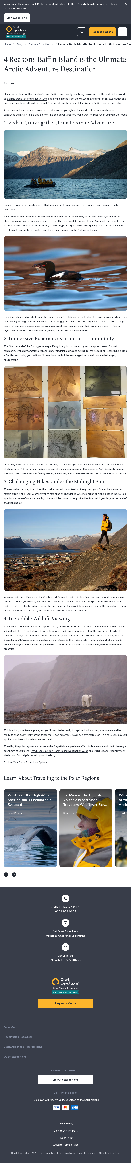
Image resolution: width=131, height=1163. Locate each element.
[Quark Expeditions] (16, 32)
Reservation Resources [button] (18, 1037)
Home (7, 44)
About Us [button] (9, 1027)
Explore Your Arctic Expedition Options (25, 762)
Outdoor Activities (39, 44)
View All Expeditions (66, 1080)
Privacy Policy (65, 1138)
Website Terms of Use (66, 1145)
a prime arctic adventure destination (27, 99)
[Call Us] (81, 31)
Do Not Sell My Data (66, 1130)
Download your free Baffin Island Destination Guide (59, 751)
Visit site (17, 18)
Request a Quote (102, 32)
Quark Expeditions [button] (15, 1056)
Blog (19, 44)
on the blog (48, 755)
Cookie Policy (65, 1123)
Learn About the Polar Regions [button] (23, 1047)
